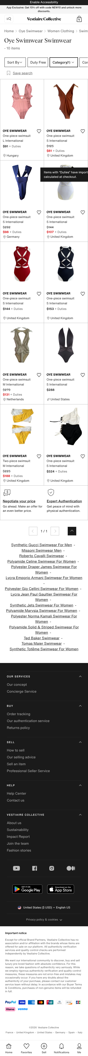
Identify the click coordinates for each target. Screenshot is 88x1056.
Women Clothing (60, 31)
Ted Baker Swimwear (41, 638)
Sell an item (16, 763)
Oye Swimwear (31, 31)
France (9, 1032)
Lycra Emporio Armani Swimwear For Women (44, 578)
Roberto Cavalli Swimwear (41, 556)
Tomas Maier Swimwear (42, 643)
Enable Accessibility (44, 2)
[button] (79, 19)
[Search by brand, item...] (8, 19)
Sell (11, 742)
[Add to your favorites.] (38, 131)
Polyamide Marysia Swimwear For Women (41, 610)
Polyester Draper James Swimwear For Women (44, 569)
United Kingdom (25, 1032)
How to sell (16, 750)
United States (44, 1032)
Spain (71, 1032)
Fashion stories (19, 850)
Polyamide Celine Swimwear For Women (41, 561)
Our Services (18, 676)
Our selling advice (21, 757)
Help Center (16, 793)
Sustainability (18, 829)
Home (9, 31)
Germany (60, 1032)
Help (11, 785)
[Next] (55, 531)
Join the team (18, 843)
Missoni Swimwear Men (42, 550)
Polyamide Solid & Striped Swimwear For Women (44, 630)
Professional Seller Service (28, 770)
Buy (10, 706)
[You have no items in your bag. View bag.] (79, 19)
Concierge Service (22, 691)
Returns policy (18, 727)
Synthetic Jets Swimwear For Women (41, 605)
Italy (80, 1032)
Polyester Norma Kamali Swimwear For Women (44, 619)
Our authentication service (28, 720)
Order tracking (18, 713)
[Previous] (33, 531)
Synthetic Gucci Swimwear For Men (41, 545)
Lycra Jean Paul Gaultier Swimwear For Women (44, 597)
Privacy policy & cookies (42, 919)
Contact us (15, 800)
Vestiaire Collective (25, 815)
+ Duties (15, 146)
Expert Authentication (64, 501)
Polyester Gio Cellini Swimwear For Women (41, 588)
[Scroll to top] (72, 531)
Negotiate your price (19, 501)
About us (14, 822)
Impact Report (18, 836)
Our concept (17, 684)
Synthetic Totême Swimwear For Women (44, 649)
